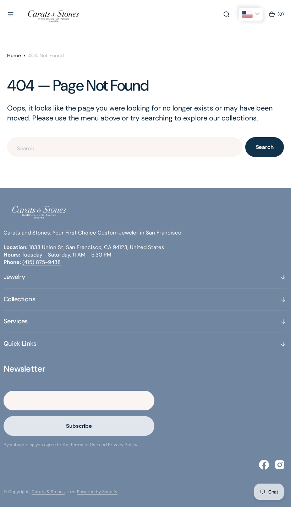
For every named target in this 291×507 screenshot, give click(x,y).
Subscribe (79, 426)
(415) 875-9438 (41, 262)
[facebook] (264, 465)
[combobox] (124, 147)
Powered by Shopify (97, 492)
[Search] (226, 14)
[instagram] (279, 465)
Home (14, 55)
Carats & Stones (48, 492)
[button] (10, 14)
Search (265, 147)
